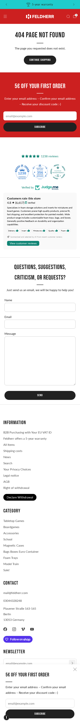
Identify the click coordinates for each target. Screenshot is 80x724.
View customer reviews (23, 243)
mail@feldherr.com (15, 593)
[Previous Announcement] (6, 4)
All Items (9, 444)
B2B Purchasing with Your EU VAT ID (27, 432)
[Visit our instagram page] (14, 629)
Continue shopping (40, 60)
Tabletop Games (13, 520)
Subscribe (40, 714)
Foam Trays (10, 557)
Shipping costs (12, 450)
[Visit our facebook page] (5, 629)
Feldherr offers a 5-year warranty (25, 438)
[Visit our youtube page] (32, 629)
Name (8, 300)
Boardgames (11, 527)
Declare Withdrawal (20, 497)
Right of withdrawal (16, 487)
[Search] (68, 16)
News (7, 457)
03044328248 (12, 600)
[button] (6, 717)
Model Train (11, 564)
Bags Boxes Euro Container (21, 551)
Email (8, 317)
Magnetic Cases (13, 545)
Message (10, 333)
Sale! (6, 570)
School (7, 539)
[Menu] (5, 16)
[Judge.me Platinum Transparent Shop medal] (57, 171)
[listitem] (40, 4)
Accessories (11, 533)
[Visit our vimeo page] (23, 629)
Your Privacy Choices (17, 469)
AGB (6, 481)
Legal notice (11, 475)
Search (7, 463)
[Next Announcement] (74, 4)
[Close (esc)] (75, 669)
